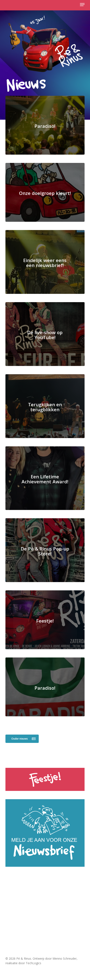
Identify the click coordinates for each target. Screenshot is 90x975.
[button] (82, 4)
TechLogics (33, 963)
